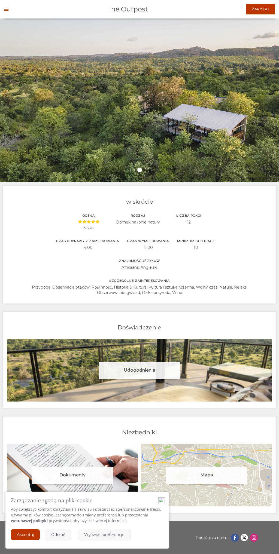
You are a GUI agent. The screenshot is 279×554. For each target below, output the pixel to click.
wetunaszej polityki (29, 520)
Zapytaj (260, 9)
